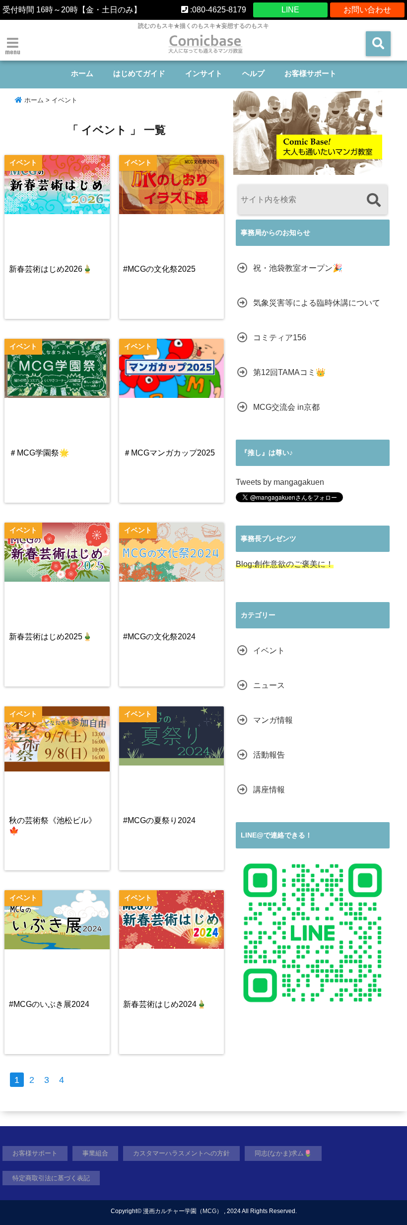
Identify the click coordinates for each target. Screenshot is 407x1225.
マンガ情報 (273, 720)
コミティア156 (279, 337)
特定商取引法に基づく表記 (51, 1178)
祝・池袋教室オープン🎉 (297, 268)
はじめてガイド (139, 73)
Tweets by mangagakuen (280, 482)
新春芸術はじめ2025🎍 (50, 636)
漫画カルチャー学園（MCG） (182, 1211)
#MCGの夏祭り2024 (159, 820)
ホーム (82, 73)
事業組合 (95, 1153)
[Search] (373, 201)
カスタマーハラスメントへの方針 (181, 1153)
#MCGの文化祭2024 (159, 636)
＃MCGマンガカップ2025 (169, 452)
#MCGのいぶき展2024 (49, 1003)
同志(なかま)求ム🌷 (283, 1153)
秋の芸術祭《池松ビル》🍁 (52, 825)
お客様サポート (310, 73)
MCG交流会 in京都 (286, 407)
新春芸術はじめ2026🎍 (50, 268)
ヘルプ (253, 73)
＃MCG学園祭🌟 (39, 452)
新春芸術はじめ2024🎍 (164, 1003)
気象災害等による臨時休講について (316, 303)
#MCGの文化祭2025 (159, 268)
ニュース (269, 685)
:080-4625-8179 (217, 9)
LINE (290, 9)
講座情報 (269, 789)
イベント (269, 650)
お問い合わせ (367, 9)
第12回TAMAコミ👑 (289, 372)
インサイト (203, 73)
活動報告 (269, 755)
